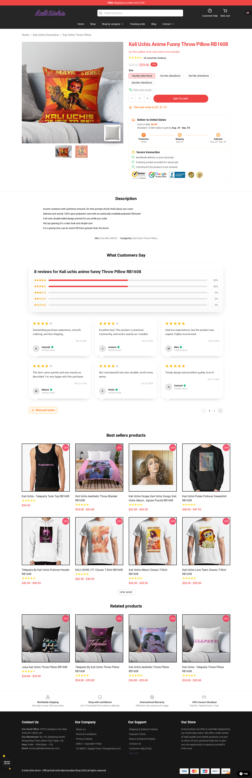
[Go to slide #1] (63, 151)
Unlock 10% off (7, 763)
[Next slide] (118, 92)
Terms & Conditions (86, 734)
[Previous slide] (27, 92)
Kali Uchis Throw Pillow (77, 35)
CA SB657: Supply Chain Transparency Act (98, 748)
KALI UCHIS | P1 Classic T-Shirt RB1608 (99, 569)
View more (126, 592)
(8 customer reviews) (155, 58)
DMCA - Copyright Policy (89, 743)
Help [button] (246, 774)
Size (131, 70)
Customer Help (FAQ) (140, 748)
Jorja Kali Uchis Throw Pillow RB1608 (44, 667)
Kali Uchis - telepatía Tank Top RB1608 (45, 496)
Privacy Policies (84, 739)
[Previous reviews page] (204, 411)
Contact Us (135, 743)
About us (81, 729)
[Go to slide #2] (81, 151)
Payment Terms (137, 734)
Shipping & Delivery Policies (143, 729)
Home (25, 35)
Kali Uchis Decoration (46, 35)
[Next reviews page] (220, 411)
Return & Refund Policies (142, 739)
